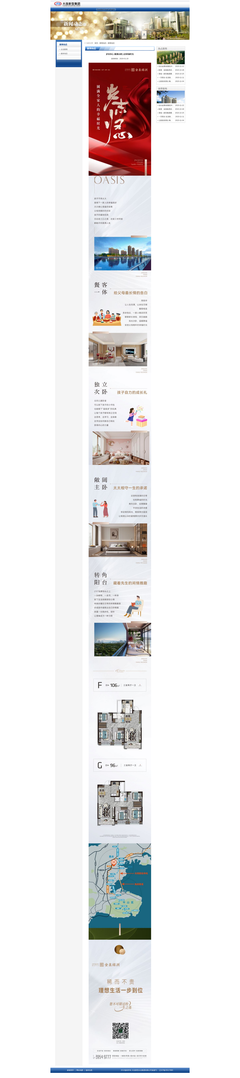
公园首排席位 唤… (165, 81)
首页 (96, 43)
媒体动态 (64, 53)
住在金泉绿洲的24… (166, 66)
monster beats (147, 1075)
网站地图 (79, 1070)
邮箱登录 (70, 1070)
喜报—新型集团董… (166, 74)
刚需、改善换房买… (166, 70)
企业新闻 (64, 49)
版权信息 (89, 1070)
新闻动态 (103, 43)
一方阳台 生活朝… (165, 78)
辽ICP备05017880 (166, 1070)
